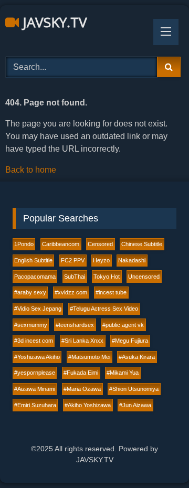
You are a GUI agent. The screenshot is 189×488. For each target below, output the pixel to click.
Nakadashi (131, 260)
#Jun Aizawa (135, 405)
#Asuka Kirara (137, 357)
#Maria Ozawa (82, 389)
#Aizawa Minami (34, 389)
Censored (100, 244)
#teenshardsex (75, 325)
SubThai (74, 276)
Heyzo (101, 260)
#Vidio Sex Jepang (37, 308)
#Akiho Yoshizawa (88, 405)
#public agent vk (123, 325)
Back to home (30, 169)
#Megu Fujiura (130, 340)
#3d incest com (33, 340)
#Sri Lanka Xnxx (82, 340)
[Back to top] (156, 457)
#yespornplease (34, 372)
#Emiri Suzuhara (35, 405)
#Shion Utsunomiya (134, 389)
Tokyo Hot (106, 276)
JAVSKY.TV (53, 22)
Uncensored (144, 276)
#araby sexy (30, 292)
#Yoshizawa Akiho (37, 357)
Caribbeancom (60, 244)
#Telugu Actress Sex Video (104, 308)
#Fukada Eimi (81, 372)
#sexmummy (30, 325)
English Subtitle (33, 260)
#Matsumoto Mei (89, 357)
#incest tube (111, 292)
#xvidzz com (71, 292)
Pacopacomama (35, 276)
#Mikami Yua (123, 372)
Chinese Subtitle (141, 244)
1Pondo (24, 244)
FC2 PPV (73, 260)
